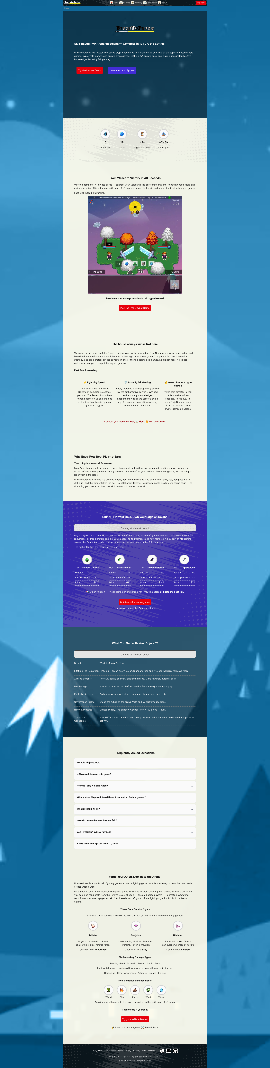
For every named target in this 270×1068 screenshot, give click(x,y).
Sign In (162, 3)
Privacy (128, 1051)
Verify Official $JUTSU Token (104, 1051)
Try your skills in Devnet (135, 1019)
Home (114, 3)
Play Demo (201, 3)
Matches (125, 3)
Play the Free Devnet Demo (135, 307)
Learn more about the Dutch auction (134, 608)
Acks (144, 1051)
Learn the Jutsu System (122, 70)
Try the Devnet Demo (89, 70)
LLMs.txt (151, 1051)
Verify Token (150, 3)
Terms (120, 1051)
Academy (137, 3)
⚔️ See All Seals (149, 1027)
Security (136, 1051)
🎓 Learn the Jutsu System (126, 1027)
